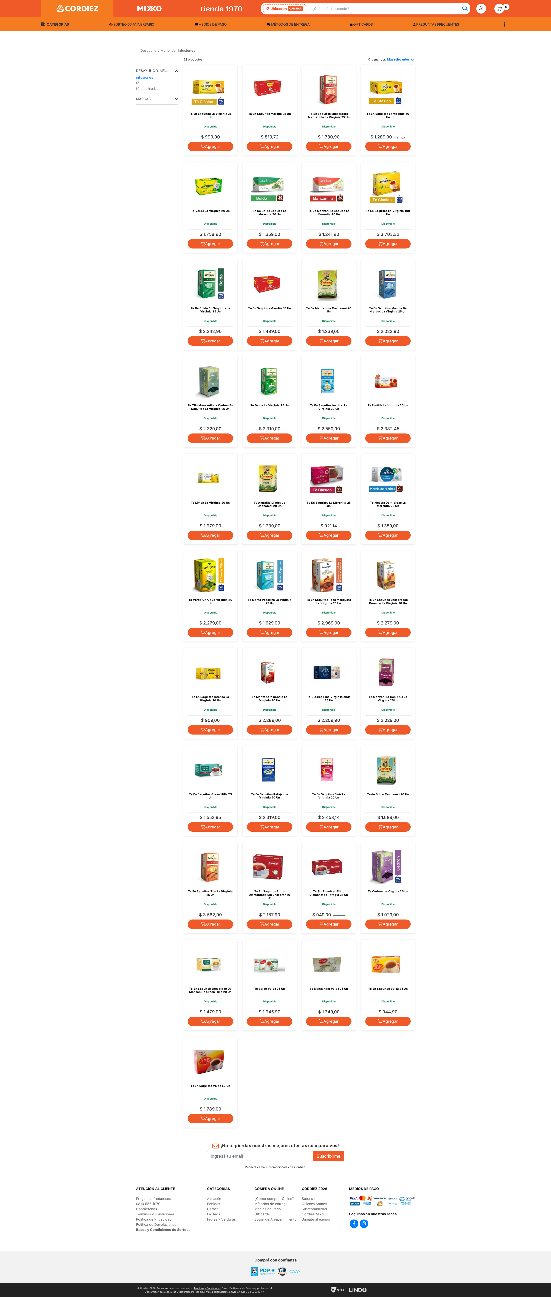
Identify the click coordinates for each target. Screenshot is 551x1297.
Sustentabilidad (314, 1209)
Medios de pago (212, 24)
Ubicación (286, 8)
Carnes (212, 1209)
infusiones (144, 77)
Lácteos (213, 1214)
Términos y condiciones (155, 1214)
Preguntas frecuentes (437, 24)
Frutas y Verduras (221, 1219)
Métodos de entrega (290, 24)
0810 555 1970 (148, 1204)
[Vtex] (338, 1290)
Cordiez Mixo (313, 1214)
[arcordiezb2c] (137, 52)
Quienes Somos (314, 1204)
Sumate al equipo (316, 1219)
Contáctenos (146, 1209)
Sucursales (310, 1198)
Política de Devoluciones (156, 1224)
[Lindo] (358, 1290)
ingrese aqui (198, 1291)
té (137, 83)
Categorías (57, 24)
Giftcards (262, 1214)
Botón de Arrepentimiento (275, 1219)
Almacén (214, 1198)
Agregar (212, 146)
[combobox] (391, 9)
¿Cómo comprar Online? (274, 1198)
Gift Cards (363, 24)
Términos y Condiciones (207, 1288)
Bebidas (213, 1204)
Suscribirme (329, 1156)
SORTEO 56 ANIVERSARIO (133, 24)
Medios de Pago (267, 1209)
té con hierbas (148, 88)
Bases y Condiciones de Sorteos (163, 1229)
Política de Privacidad (154, 1219)
